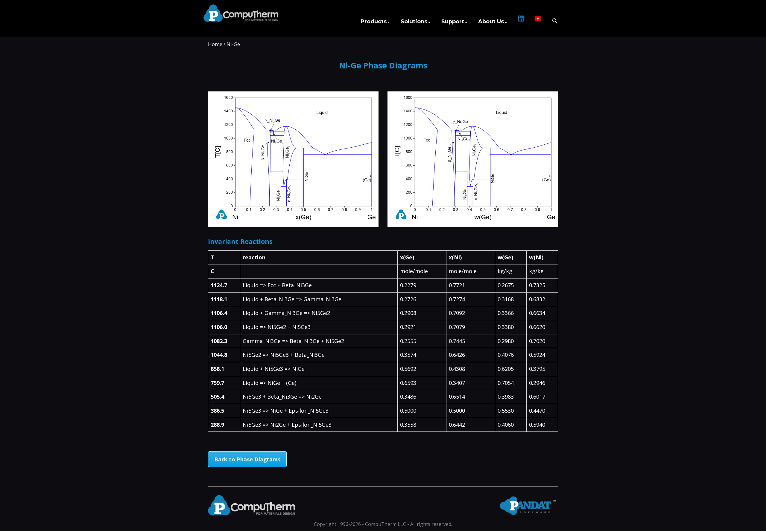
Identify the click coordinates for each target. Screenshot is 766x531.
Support (452, 21)
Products (374, 21)
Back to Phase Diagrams (247, 459)
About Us (491, 21)
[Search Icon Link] (552, 18)
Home (215, 44)
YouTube (538, 21)
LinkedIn (521, 21)
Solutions (414, 21)
